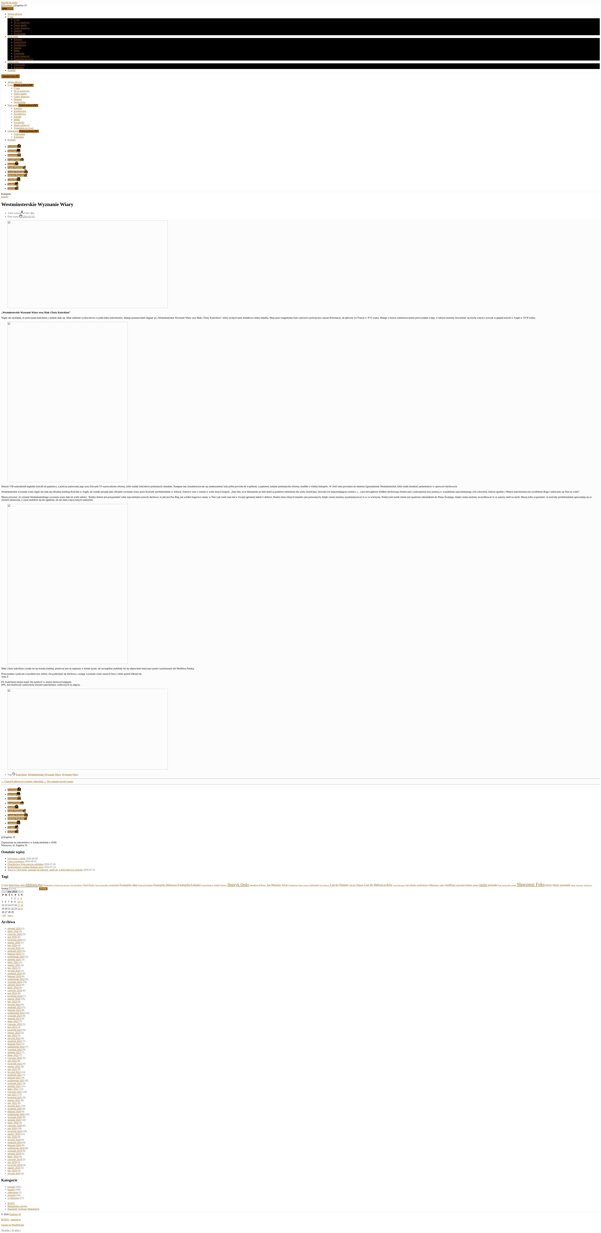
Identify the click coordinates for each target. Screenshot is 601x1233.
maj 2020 (12, 1128)
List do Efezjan (339, 885)
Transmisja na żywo (23, 59)
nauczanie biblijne (464, 885)
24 (18, 908)
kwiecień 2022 (15, 1063)
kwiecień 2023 (15, 1030)
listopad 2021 (14, 1077)
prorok (513, 885)
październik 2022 (16, 1046)
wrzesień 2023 (15, 1015)
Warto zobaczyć (22, 56)
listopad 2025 (14, 954)
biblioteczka (34, 885)
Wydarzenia (20, 33)
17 (18, 905)
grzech (217, 885)
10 (18, 901)
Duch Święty (89, 885)
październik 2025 (16, 956)
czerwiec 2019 (15, 1159)
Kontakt (11, 70)
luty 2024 (12, 1001)
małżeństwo (423, 885)
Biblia (17, 50)
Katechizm (21, 774)
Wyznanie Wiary (70, 774)
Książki (17, 47)
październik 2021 (16, 1080)
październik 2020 (16, 1114)
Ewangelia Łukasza (189, 885)
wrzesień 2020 (15, 1117)
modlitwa (450, 885)
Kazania (18, 39)
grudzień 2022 (15, 1041)
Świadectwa (20, 45)
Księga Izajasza (303, 885)
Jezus (285, 885)
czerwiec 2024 (15, 990)
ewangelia (114, 885)
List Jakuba (410, 885)
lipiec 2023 (13, 1021)
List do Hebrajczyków (378, 885)
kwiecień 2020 (15, 1131)
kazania (11, 1186)
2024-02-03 (28, 216)
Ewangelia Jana (128, 885)
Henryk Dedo (238, 884)
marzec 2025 (14, 965)
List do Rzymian (399, 885)
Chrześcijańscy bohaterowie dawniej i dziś (58, 885)
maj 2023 (12, 1027)
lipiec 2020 (13, 1122)
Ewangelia (19, 53)
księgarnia (314, 885)
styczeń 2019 (14, 1173)
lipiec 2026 (13, 931)
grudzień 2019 (15, 1142)
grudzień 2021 (15, 1075)
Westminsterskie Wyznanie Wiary (44, 774)
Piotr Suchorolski (504, 885)
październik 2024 (16, 979)
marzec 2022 (14, 1066)
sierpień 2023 (14, 1018)
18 (22, 905)
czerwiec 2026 (15, 934)
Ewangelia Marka (145, 885)
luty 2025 (12, 968)
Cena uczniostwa (16, 861)
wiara (573, 885)
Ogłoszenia (13, 62)
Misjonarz (434, 885)
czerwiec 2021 (15, 1091)
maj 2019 (12, 1162)
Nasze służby (20, 25)
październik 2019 (16, 1148)
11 (22, 901)
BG (32, 213)
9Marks (17, 885)
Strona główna (15, 14)
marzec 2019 (14, 1168)
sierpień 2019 (14, 1153)
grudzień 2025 (15, 951)
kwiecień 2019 (15, 1165)
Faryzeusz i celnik (16, 858)
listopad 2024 (14, 976)
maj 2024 (12, 993)
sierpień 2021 (14, 1086)
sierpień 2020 (14, 1120)
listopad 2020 (14, 1111)
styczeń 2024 (14, 1004)
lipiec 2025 (13, 962)
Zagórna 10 (15, 1214)
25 (22, 908)
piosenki (492, 885)
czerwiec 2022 (15, 1058)
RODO (11, 1203)
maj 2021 (12, 1094)
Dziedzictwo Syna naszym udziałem (25, 864)
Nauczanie (13, 36)
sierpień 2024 (14, 984)
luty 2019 (12, 1170)
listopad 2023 (14, 1010)
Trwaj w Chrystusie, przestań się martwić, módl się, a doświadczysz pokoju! (45, 870)
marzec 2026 (14, 942)
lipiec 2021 (13, 1089)
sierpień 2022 (14, 1052)
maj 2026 (12, 937)
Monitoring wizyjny (17, 1206)
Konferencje (20, 42)
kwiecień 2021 (15, 1097)
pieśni (483, 885)
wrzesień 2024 (15, 982)
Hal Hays (223, 885)
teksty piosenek (561, 885)
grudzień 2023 (15, 1007)
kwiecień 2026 (15, 939)
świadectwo (588, 885)
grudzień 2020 (15, 1108)
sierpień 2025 (14, 959)
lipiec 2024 (13, 987)
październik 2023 (16, 1013)
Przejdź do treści (9, 2)
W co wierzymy (22, 22)
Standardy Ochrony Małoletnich (23, 1209)
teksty (548, 885)
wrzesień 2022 (15, 1049)
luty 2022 (12, 1069)
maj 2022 (12, 1061)
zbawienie (579, 885)
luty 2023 (12, 1035)
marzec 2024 (14, 999)
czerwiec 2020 (15, 1125)
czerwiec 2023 (15, 1024)
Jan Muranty (274, 885)
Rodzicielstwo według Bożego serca (26, 867)
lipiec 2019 (13, 1156)
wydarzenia (13, 1198)
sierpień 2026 (14, 928)
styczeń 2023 (14, 1038)
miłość (442, 885)
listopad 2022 (14, 1044)
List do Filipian (356, 885)
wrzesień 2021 (15, 1083)
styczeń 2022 (14, 1072)
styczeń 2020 (14, 1139)
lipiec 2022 (13, 1055)
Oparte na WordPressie (12, 1225)
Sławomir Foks (531, 884)
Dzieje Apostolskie (101, 885)
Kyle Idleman (324, 885)
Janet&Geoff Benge (258, 885)
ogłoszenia (13, 1192)
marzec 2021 (14, 1100)
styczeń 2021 (14, 1106)
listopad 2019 (14, 1145)
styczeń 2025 (14, 970)
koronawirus (293, 885)
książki (4, 196)
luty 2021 (12, 1103)
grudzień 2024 (15, 973)
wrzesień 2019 (15, 1151)
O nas (10, 16)
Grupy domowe (21, 28)
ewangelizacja (207, 885)
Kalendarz (19, 67)
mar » (10, 915)
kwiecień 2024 (15, 996)
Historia (18, 31)
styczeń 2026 (14, 948)
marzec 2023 (14, 1032)
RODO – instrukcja (11, 1219)
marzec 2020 (14, 1134)
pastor (476, 885)
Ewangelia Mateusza (165, 885)
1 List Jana (7, 885)
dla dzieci (78, 885)
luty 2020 (12, 1137)
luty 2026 (12, 945)
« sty (3, 915)
